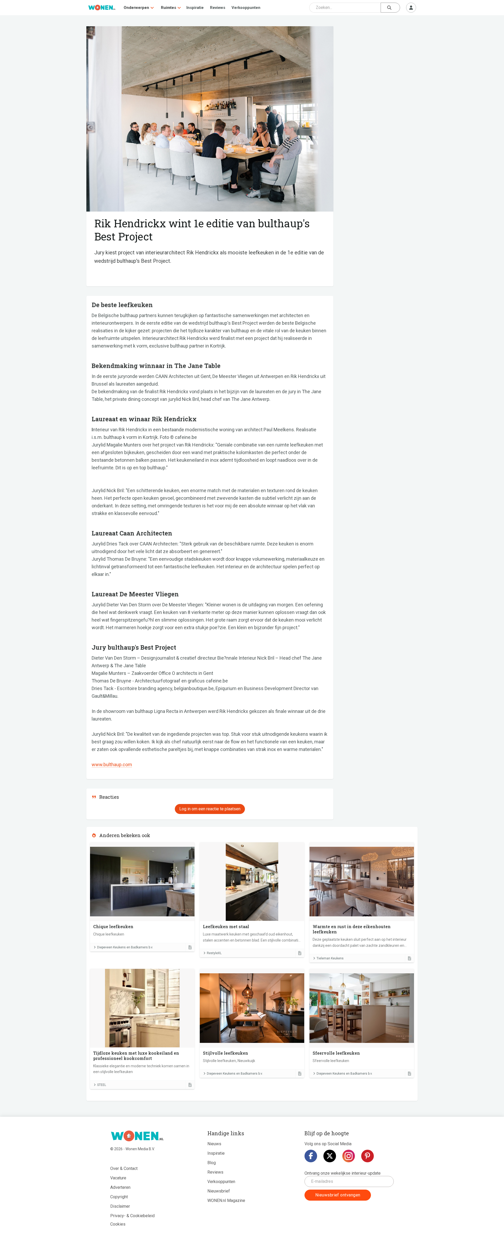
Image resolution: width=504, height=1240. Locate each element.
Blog (211, 1162)
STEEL (101, 1085)
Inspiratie (195, 7)
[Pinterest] (367, 1156)
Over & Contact (124, 1168)
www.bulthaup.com (112, 764)
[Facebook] (310, 1156)
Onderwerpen (136, 7)
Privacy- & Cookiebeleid (132, 1215)
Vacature (118, 1177)
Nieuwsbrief (218, 1191)
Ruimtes (168, 7)
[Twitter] (329, 1156)
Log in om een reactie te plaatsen (209, 808)
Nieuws (214, 1143)
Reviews (217, 7)
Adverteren (120, 1187)
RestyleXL (214, 953)
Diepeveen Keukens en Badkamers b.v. (125, 947)
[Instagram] (348, 1156)
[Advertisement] (378, 64)
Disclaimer (120, 1206)
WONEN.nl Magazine (226, 1200)
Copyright (119, 1196)
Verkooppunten (246, 7)
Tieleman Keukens (330, 958)
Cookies (117, 1224)
